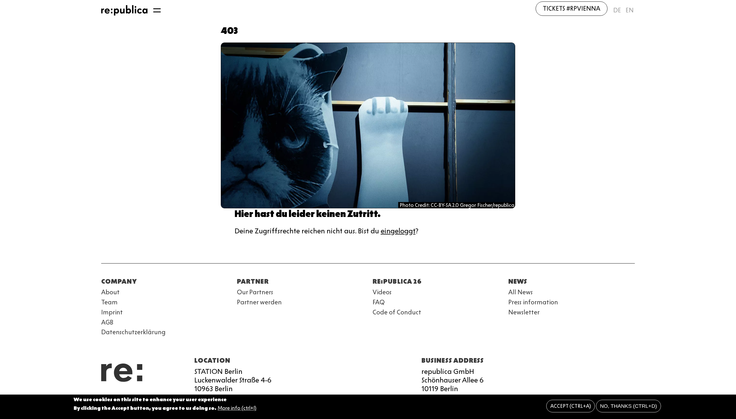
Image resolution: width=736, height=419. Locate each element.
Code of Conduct (397, 312)
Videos (382, 292)
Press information (533, 302)
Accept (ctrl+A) (570, 406)
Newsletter (524, 312)
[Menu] (157, 10)
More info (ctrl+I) (237, 408)
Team (109, 302)
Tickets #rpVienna (571, 8)
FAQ (379, 302)
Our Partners (255, 292)
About (110, 292)
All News (520, 292)
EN (630, 10)
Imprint (112, 312)
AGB (107, 322)
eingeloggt (398, 230)
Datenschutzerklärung (133, 332)
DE (617, 10)
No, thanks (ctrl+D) (628, 406)
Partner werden (259, 302)
